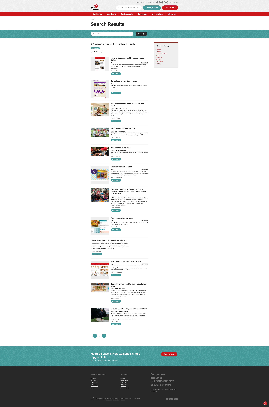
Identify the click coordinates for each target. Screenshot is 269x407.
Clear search (95, 48)
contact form (153, 391)
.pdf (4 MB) (145, 169)
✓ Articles (158, 51)
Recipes (158, 55)
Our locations (124, 380)
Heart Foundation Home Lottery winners (109, 240)
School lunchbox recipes (121, 167)
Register (176, 2)
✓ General (158, 49)
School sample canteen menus (124, 81)
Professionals (127, 14)
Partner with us (125, 388)
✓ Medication (159, 61)
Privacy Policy (116, 400)
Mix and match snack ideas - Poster (126, 261)
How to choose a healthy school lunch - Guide (128, 59)
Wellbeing (97, 14)
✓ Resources (159, 57)
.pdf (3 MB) (145, 264)
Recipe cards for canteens (122, 218)
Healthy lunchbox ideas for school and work (127, 105)
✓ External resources (161, 53)
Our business (124, 382)
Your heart (111, 14)
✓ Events (158, 63)
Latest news (124, 384)
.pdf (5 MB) (145, 220)
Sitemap (123, 400)
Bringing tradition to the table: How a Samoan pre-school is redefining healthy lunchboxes (128, 191)
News (145, 2)
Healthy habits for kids (120, 147)
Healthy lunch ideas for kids (123, 128)
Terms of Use (109, 400)
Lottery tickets (152, 8)
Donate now (170, 8)
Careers (123, 378)
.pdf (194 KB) (145, 62)
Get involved (157, 14)
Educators (142, 14)
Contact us (139, 2)
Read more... (116, 73)
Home (92, 19)
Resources (151, 2)
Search (141, 34)
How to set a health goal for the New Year (129, 309)
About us (172, 14)
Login (171, 2)
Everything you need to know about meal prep (128, 285)
